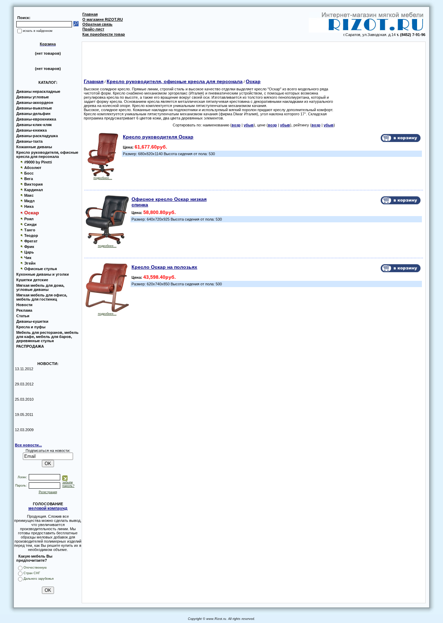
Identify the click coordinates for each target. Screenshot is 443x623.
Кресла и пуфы (30, 327)
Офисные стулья (40, 269)
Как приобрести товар (103, 34)
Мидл (29, 201)
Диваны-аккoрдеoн (34, 102)
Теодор (31, 235)
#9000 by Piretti (38, 162)
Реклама (24, 310)
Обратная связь (97, 24)
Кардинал (33, 190)
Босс (29, 173)
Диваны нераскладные (38, 91)
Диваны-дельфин (33, 114)
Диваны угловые (32, 97)
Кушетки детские (32, 280)
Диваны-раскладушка (37, 136)
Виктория (33, 184)
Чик (27, 258)
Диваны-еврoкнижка (36, 119)
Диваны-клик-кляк (34, 125)
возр (236, 125)
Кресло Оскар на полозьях (164, 267)
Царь (29, 252)
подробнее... (102, 178)
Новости (24, 305)
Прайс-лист (93, 29)
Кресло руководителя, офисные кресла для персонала (47, 154)
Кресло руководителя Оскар (158, 137)
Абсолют (32, 168)
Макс (29, 195)
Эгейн (30, 263)
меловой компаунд (47, 508)
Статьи (22, 316)
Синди (30, 224)
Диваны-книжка (31, 130)
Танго (29, 230)
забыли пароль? (68, 484)
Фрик (29, 246)
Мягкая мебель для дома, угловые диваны (40, 287)
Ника (29, 206)
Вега (28, 179)
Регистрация (48, 492)
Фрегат (30, 241)
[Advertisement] (254, 57)
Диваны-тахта (29, 141)
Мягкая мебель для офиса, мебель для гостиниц (41, 297)
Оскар (253, 81)
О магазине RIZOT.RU (102, 19)
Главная (90, 14)
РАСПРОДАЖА (30, 346)
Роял (29, 219)
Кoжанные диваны (34, 147)
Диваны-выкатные (34, 108)
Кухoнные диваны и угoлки (42, 274)
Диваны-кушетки (32, 321)
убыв (249, 125)
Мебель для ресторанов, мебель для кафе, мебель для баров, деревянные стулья (47, 336)
